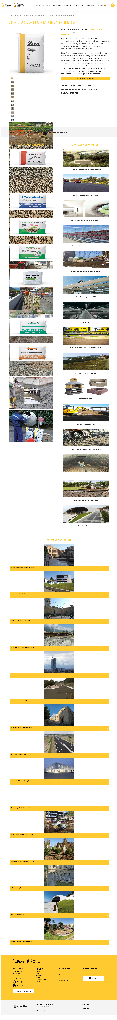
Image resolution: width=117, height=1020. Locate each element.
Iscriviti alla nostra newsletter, (90, 971)
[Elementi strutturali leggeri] (86, 522)
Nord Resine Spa (63, 980)
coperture (99, 29)
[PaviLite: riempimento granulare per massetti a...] (32, 210)
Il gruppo (36, 5)
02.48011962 (20, 985)
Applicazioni (57, 5)
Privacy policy (85, 1004)
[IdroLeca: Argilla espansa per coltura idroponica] (32, 310)
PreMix (61, 978)
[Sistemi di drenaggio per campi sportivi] (86, 497)
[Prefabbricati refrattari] (86, 395)
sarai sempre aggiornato (88, 973)
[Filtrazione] (86, 319)
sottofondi (91, 29)
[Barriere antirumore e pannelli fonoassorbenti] (86, 242)
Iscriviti (95, 978)
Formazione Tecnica (41, 979)
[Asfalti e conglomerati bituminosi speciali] (86, 191)
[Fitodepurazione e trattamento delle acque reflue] (86, 166)
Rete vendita (90, 5)
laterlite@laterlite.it (22, 982)
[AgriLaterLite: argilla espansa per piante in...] (32, 261)
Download (67, 5)
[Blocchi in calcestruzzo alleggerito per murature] (86, 217)
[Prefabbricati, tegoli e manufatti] (86, 293)
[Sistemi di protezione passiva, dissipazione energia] (86, 344)
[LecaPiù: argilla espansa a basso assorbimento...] (32, 166)
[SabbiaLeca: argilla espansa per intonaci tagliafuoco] (32, 361)
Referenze (38, 977)
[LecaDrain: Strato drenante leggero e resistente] (32, 335)
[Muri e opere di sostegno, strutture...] (86, 370)
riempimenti (65, 32)
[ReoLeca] (32, 403)
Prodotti (46, 5)
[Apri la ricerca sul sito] (113, 5)
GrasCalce (62, 975)
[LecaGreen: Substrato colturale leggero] (32, 286)
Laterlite (61, 971)
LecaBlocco (62, 973)
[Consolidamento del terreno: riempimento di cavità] (86, 471)
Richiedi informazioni (85, 78)
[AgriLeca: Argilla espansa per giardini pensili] (32, 235)
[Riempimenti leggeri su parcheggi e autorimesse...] (86, 268)
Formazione (79, 5)
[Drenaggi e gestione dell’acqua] (86, 420)
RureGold (61, 977)
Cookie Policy (85, 1008)
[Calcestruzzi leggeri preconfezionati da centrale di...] (86, 446)
